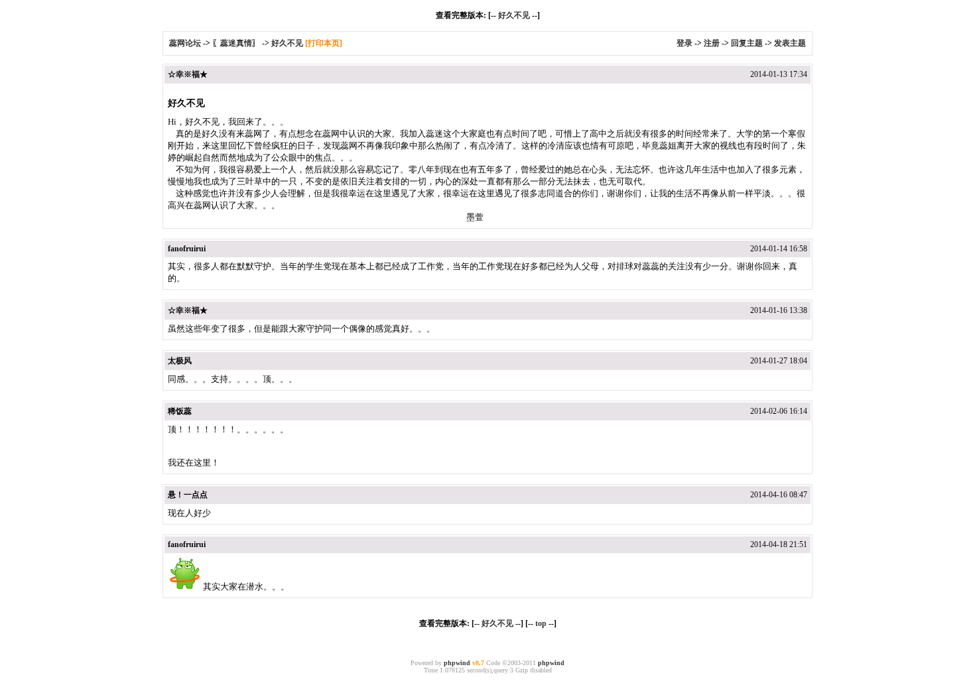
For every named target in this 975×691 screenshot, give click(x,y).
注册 (712, 43)
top (541, 623)
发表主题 (790, 43)
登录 (684, 43)
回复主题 (747, 43)
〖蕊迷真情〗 (236, 43)
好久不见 (514, 15)
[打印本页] (323, 43)
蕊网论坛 (185, 43)
